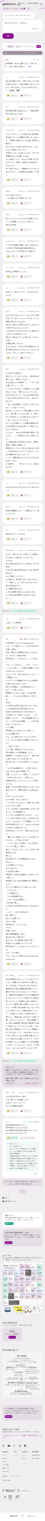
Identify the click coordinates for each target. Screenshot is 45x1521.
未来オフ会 (5, 1471)
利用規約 (5, 1476)
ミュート (15, 8)
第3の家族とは (36, 1455)
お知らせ (5, 1458)
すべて (10, 46)
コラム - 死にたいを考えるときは (24, 611)
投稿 (8, 36)
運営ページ (9, 1223)
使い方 (6, 1181)
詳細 (29, 66)
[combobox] (35, 28)
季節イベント (6, 1468)
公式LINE (9, 1242)
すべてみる (36, 60)
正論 (21, 8)
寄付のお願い (36, 1458)
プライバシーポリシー (15, 1476)
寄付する (8, 1416)
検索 (38, 46)
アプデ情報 (5, 1465)
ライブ (16, 1455)
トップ (4, 1455)
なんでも (6, 8)
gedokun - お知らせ (31, 1083)
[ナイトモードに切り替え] (28, 8)
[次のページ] (22, 1191)
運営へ (36, 1173)
